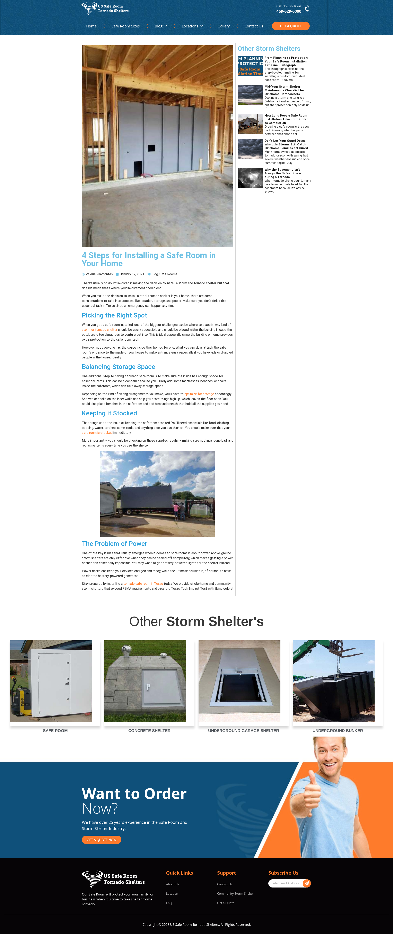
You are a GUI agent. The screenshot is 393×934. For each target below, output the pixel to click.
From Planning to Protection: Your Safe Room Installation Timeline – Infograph (286, 61)
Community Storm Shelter (235, 893)
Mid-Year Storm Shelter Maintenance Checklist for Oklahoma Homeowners (284, 90)
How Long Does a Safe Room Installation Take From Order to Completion (286, 119)
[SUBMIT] (307, 883)
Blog (159, 26)
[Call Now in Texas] (307, 9)
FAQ (169, 903)
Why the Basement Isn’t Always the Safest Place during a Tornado (283, 173)
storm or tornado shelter (99, 330)
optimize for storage (199, 394)
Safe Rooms (168, 274)
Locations (190, 26)
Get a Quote (225, 903)
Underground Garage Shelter (243, 730)
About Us (172, 884)
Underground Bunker (338, 730)
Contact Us (254, 26)
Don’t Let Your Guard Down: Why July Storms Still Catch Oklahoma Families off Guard (286, 144)
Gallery (224, 26)
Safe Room (55, 730)
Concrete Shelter (149, 730)
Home (91, 26)
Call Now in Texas (288, 6)
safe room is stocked (97, 433)
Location (172, 893)
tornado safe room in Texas (143, 584)
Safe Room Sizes (126, 26)
